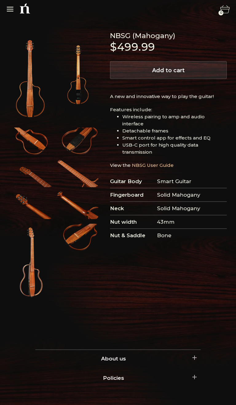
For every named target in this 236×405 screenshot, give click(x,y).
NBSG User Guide (153, 165)
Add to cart (168, 70)
